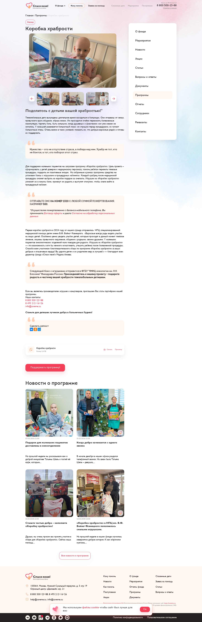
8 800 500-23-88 (167, 5)
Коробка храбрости (59, 15)
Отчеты (139, 104)
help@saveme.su (38, 599)
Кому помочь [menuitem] (77, 6)
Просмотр (118, 349)
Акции (138, 58)
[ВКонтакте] (31, 329)
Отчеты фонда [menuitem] (136, 587)
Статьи (139, 67)
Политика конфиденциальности (128, 617)
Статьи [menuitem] (159, 587)
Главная (29, 15)
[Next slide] (113, 98)
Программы (41, 15)
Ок (145, 609)
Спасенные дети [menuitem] (118, 6)
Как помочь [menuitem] (108, 587)
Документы (141, 86)
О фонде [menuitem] (59, 6)
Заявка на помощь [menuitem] (96, 6)
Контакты (140, 131)
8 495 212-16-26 (34, 303)
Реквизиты (141, 122)
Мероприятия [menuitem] (133, 6)
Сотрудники (142, 113)
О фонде (140, 31)
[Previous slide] (32, 98)
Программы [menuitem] (135, 592)
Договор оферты (53, 213)
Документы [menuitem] (134, 597)
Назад (30, 22)
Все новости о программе (74, 556)
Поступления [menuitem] (147, 6)
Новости (140, 49)
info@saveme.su (33, 306)
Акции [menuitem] (106, 597)
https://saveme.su (170, 603)
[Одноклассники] (35, 329)
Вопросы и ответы (145, 76)
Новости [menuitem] (107, 581)
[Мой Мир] (39, 329)
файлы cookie (90, 607)
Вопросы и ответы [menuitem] (164, 592)
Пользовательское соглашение (162, 617)
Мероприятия (143, 40)
